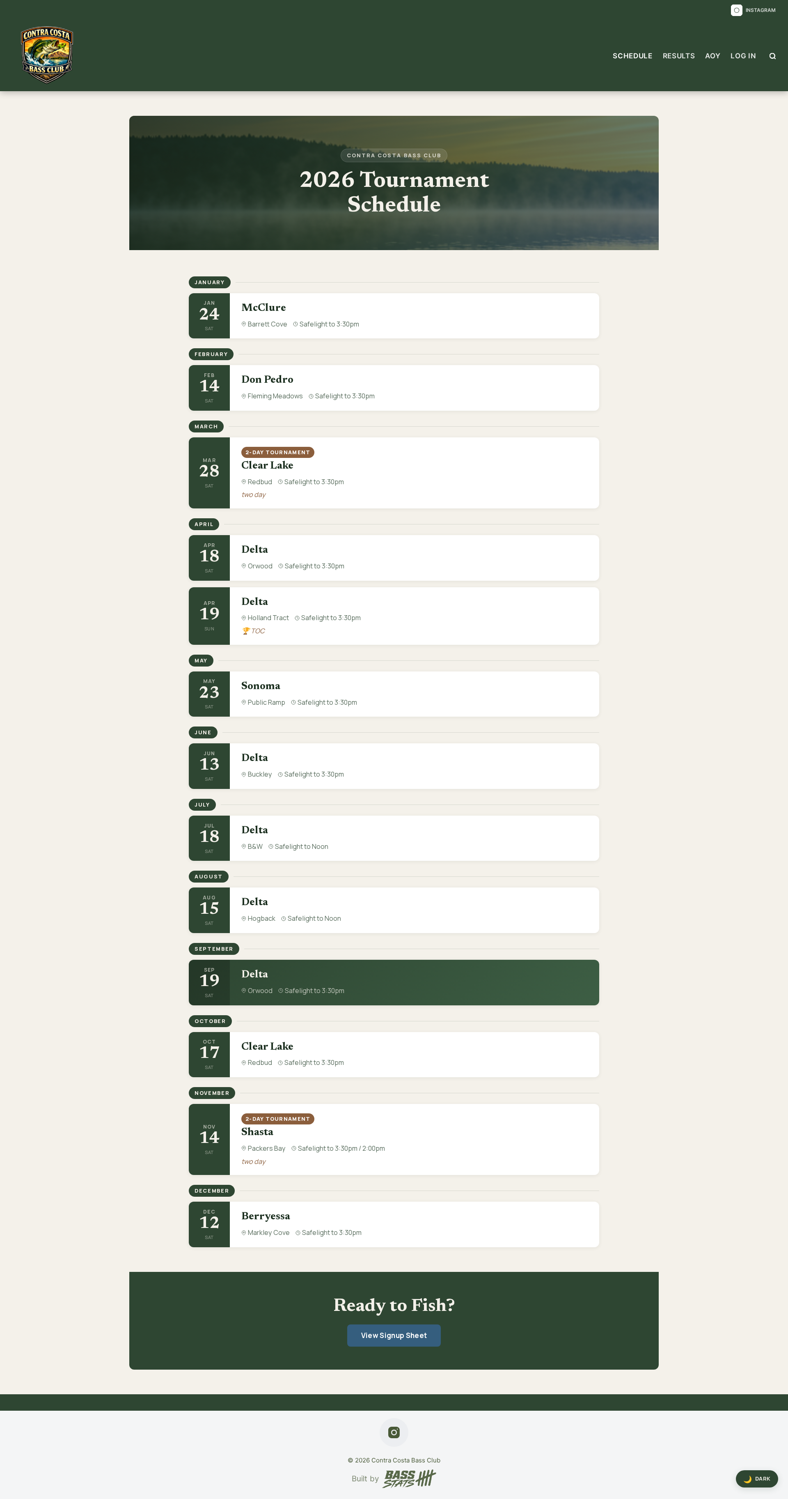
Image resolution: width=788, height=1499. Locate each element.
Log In (743, 56)
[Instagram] (394, 1432)
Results (679, 56)
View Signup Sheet (394, 1335)
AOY (712, 56)
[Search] (773, 56)
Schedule (632, 56)
